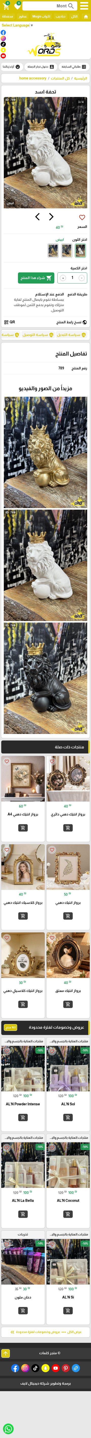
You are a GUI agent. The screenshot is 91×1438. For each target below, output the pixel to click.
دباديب (60, 16)
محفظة (7, 16)
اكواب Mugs (41, 16)
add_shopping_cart (68, 827)
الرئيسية (80, 78)
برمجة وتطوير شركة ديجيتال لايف (45, 1383)
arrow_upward (6, 1353)
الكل (74, 16)
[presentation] (51, 217)
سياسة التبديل (71, 334)
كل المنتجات (60, 78)
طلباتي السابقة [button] (74, 66)
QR (9, 322)
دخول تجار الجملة (41, 66)
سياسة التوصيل (38, 334)
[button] (16, 6)
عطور (23, 16)
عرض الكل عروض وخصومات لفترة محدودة (45, 1332)
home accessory (33, 78)
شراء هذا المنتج (36, 278)
